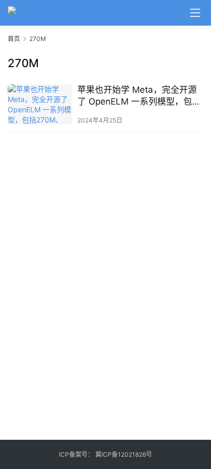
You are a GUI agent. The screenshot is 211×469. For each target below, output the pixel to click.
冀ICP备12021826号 (123, 454)
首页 (14, 39)
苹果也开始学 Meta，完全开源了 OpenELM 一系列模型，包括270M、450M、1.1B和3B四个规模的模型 (139, 96)
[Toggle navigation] (195, 13)
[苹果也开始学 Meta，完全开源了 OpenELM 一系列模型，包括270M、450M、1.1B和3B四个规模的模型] (40, 104)
